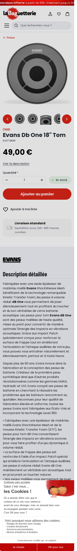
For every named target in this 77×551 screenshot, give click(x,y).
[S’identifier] (50, 14)
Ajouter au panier (37, 194)
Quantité (9, 173)
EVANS (6, 129)
